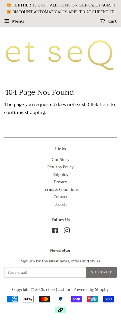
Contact (61, 197)
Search (61, 204)
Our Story (61, 159)
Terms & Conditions (61, 189)
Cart (112, 21)
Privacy (60, 182)
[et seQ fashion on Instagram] (67, 232)
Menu (17, 21)
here (104, 105)
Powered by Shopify (91, 289)
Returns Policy (60, 167)
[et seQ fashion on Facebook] (54, 232)
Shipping (60, 174)
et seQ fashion (58, 289)
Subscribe (101, 272)
